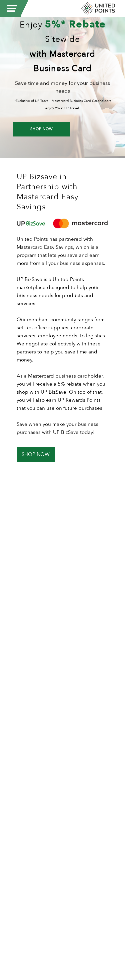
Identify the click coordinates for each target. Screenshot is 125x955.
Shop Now (41, 128)
